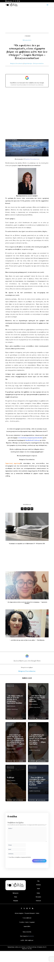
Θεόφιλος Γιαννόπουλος (16, 63)
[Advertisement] (27, 21)
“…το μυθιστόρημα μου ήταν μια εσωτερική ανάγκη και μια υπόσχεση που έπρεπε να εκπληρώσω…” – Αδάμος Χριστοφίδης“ (38, 742)
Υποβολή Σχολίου (39, 860)
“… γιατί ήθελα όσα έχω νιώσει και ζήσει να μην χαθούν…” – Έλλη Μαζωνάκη (27, 640)
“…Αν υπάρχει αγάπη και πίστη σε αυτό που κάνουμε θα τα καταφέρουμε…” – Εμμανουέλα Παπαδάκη (27, 602)
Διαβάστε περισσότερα (12, 709)
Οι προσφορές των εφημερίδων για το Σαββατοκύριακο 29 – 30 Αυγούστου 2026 (27, 543)
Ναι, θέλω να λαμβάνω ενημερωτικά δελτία (20, 857)
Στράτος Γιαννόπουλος (32, 159)
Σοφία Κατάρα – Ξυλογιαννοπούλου (34, 63)
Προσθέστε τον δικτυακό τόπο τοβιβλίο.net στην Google (27, 83)
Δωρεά (38, 888)
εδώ (44, 947)
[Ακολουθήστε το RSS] (33, 908)
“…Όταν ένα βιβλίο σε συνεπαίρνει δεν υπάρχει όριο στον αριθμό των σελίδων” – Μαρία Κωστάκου (38, 784)
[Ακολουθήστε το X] (24, 908)
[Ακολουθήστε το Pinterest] (28, 508)
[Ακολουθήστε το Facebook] (22, 508)
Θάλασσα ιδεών (27, 40)
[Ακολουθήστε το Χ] (25, 508)
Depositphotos (31, 936)
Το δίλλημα (15, 780)
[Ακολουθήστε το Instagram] (32, 508)
